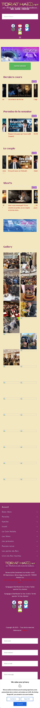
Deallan (24, 630)
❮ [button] (33, 81)
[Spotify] (27, 26)
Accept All (20, 704)
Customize (13, 699)
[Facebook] (13, 26)
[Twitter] (27, 29)
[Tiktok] (20, 29)
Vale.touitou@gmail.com (12, 580)
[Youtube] (20, 26)
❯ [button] (35, 81)
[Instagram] (13, 29)
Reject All (27, 699)
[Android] (20, 33)
